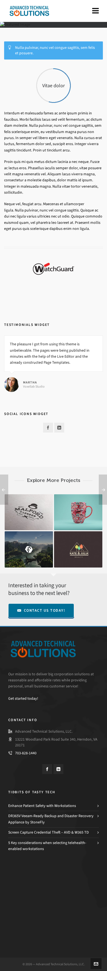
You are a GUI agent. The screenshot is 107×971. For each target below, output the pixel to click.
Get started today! (23, 698)
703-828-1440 (25, 753)
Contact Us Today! (44, 610)
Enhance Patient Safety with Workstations (42, 805)
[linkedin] (59, 428)
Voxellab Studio (34, 386)
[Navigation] (95, 11)
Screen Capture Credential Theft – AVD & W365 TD (48, 832)
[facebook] (48, 428)
